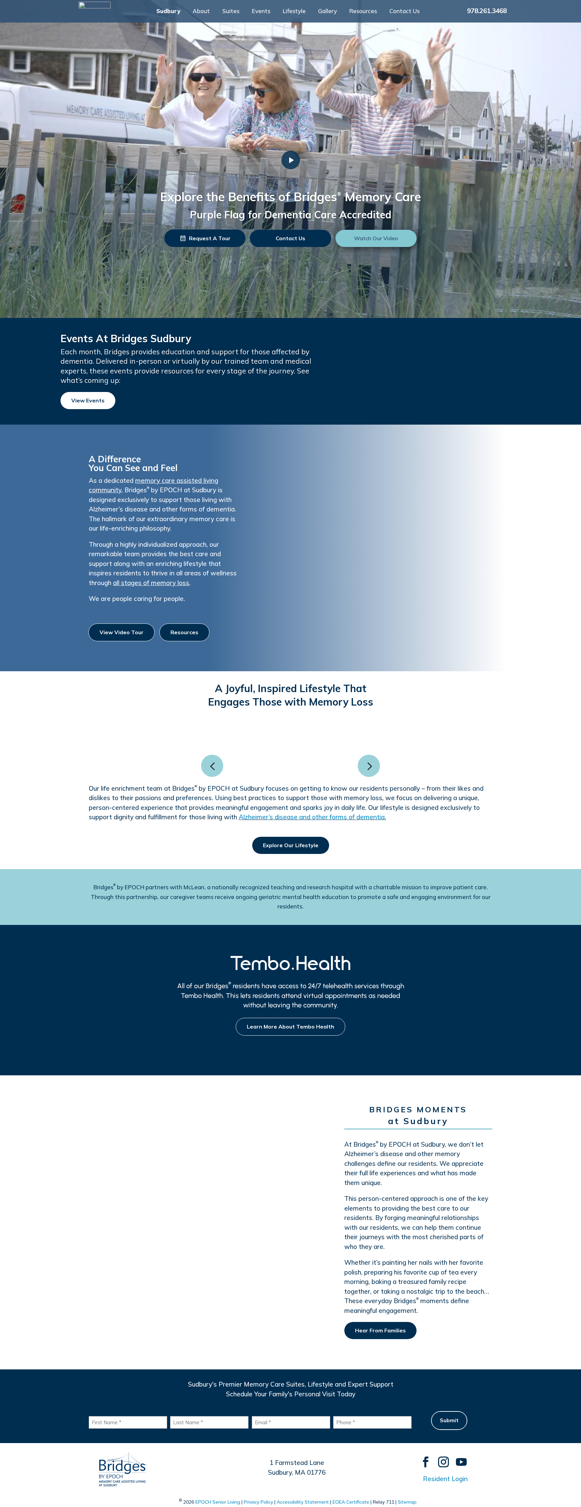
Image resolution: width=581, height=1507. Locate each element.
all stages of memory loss (151, 583)
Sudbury (168, 11)
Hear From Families (380, 1330)
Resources (363, 11)
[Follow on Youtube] (458, 1458)
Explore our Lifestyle (290, 845)
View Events (88, 400)
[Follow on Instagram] (440, 1458)
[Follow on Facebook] (422, 1458)
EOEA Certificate (351, 1502)
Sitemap (407, 1502)
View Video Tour (122, 632)
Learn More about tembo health (290, 1026)
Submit (449, 1420)
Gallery (327, 11)
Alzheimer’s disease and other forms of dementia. (312, 817)
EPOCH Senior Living (217, 1502)
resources (184, 632)
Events (261, 11)
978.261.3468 (487, 11)
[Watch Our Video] (290, 160)
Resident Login (445, 1479)
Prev (212, 766)
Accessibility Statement (303, 1502)
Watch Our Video (376, 238)
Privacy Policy (258, 1502)
